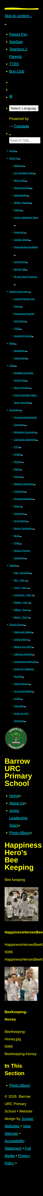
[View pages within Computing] (26, 492)
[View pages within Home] (16, 151)
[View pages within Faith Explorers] (30, 684)
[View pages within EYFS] (20, 447)
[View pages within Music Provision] (31, 388)
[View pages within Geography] (26, 514)
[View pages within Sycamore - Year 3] (34, 595)
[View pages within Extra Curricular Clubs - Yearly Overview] (31, 403)
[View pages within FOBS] (21, 329)
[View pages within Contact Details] (30, 240)
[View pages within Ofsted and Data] (31, 188)
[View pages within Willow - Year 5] (30, 610)
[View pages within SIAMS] (22, 699)
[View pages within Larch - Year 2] (29, 588)
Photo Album (19, 833)
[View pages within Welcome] (24, 166)
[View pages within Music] (21, 536)
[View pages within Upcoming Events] (32, 336)
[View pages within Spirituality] (25, 706)
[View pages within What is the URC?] (33, 647)
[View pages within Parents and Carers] (30, 292)
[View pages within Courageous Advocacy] (37, 662)
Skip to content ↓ (18, 16)
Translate (21, 126)
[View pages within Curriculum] (21, 410)
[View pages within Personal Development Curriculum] (26, 425)
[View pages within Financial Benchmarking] (15, 255)
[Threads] (10, 97)
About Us (16, 803)
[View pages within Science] (23, 477)
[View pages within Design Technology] (34, 529)
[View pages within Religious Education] (35, 484)
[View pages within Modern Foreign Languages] (26, 558)
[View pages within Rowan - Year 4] (30, 603)
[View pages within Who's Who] (26, 181)
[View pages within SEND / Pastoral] (31, 203)
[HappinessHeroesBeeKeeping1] (21, 920)
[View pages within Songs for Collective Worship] (23, 677)
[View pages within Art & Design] (27, 521)
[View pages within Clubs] (16, 366)
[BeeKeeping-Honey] (21, 1000)
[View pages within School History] (29, 640)
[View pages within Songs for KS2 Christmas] (25, 721)
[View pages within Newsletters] (27, 351)
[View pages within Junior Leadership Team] (15, 225)
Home (14, 796)
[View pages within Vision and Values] (33, 632)
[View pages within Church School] (25, 625)
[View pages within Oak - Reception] (31, 573)
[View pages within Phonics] (23, 462)
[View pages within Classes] (18, 566)
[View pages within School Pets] (27, 262)
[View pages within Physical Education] (34, 499)
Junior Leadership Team (18, 817)
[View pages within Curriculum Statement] (37, 440)
